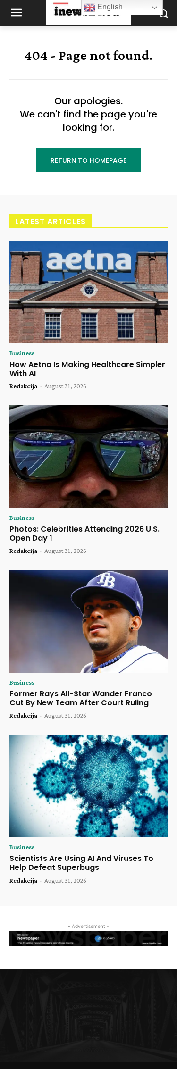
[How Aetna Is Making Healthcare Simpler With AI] (88, 292)
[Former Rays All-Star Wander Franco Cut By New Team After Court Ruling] (88, 621)
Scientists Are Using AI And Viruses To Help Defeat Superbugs (81, 863)
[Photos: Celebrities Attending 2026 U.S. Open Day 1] (88, 456)
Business (21, 353)
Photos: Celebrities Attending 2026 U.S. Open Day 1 (84, 533)
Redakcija (23, 386)
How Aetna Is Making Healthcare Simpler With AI (87, 369)
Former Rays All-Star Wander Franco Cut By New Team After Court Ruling (80, 698)
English (109, 7)
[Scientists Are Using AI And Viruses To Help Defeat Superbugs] (88, 786)
